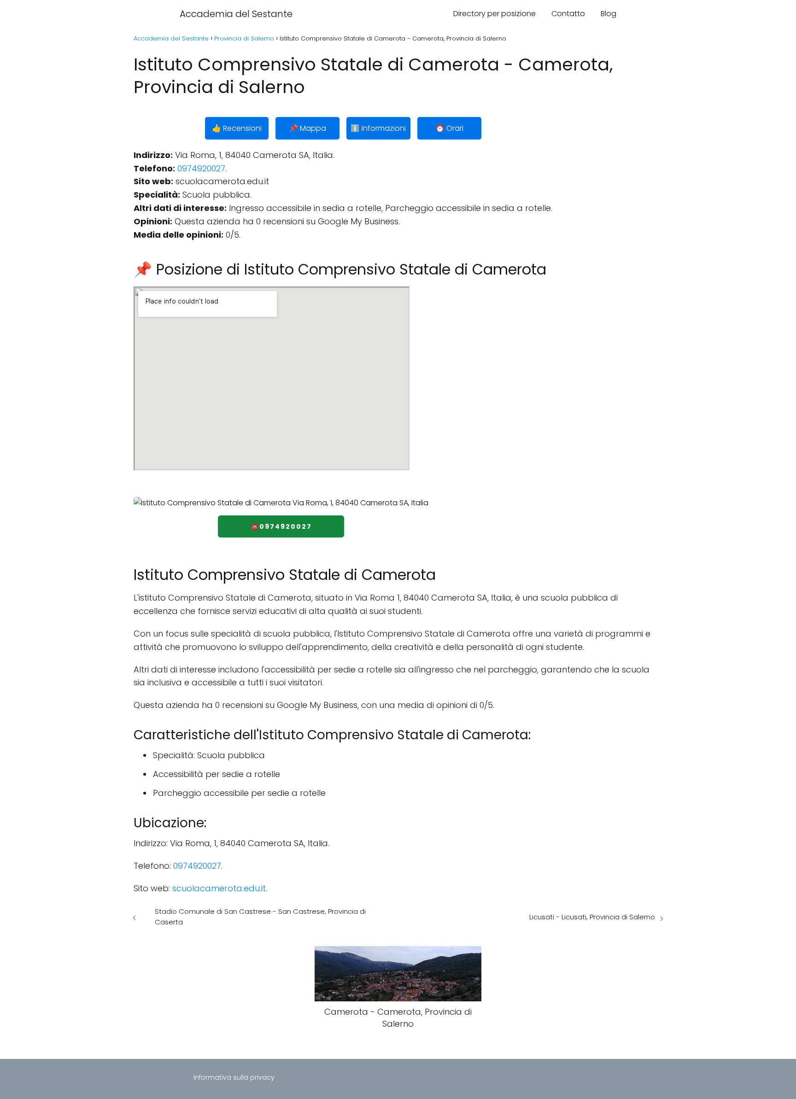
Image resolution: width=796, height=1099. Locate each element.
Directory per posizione (494, 13)
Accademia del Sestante (236, 13)
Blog (608, 13)
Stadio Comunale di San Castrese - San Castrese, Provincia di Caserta (260, 916)
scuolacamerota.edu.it (219, 888)
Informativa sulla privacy (234, 1077)
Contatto (568, 13)
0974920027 (201, 168)
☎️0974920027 (281, 526)
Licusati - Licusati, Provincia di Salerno (592, 917)
